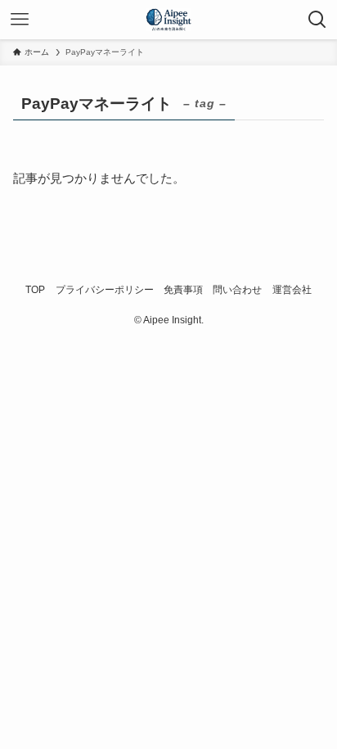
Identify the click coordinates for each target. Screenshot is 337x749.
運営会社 (292, 290)
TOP (35, 290)
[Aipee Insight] (168, 19)
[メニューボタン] (19, 19)
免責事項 (183, 290)
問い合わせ (237, 290)
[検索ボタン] (317, 19)
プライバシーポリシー (105, 290)
